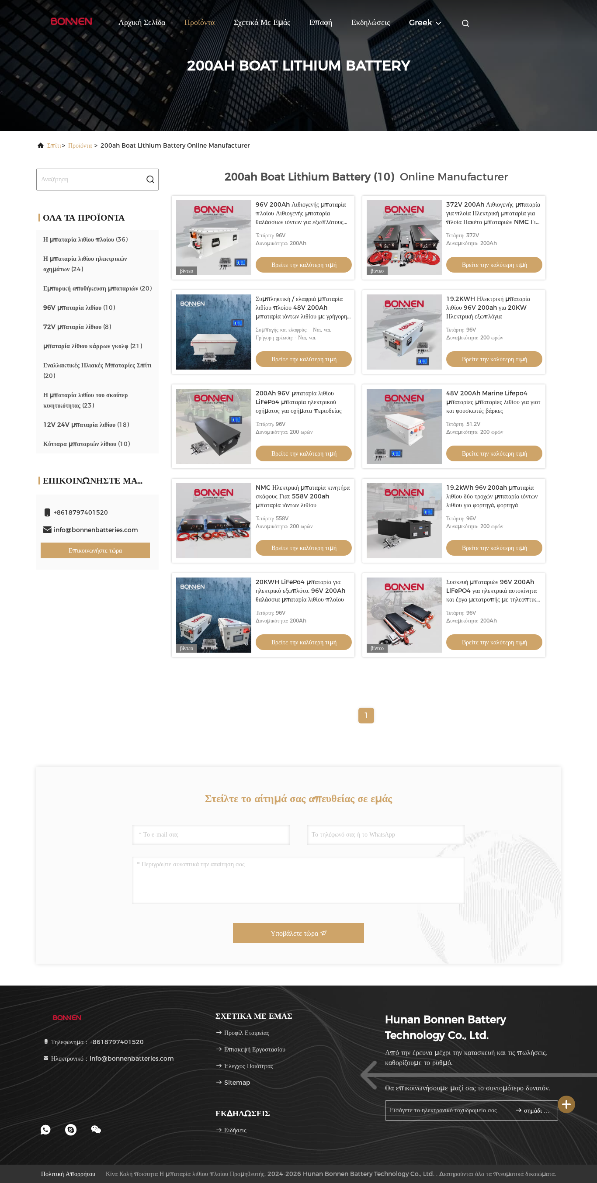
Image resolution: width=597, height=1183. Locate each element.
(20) (97, 288)
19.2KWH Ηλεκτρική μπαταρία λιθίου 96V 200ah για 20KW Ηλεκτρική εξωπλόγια (488, 307)
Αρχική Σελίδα (141, 22)
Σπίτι (54, 145)
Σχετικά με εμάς (262, 22)
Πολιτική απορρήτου (68, 1174)
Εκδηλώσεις (370, 22)
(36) (85, 239)
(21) (92, 346)
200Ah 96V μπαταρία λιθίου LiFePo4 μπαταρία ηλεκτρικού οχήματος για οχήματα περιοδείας (299, 402)
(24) (85, 264)
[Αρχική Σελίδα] (71, 22)
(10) (79, 307)
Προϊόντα (199, 22)
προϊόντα (80, 145)
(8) (77, 327)
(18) (86, 425)
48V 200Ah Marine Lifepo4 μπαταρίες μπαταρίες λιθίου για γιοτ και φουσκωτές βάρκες (493, 402)
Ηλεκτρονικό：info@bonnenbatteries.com (111, 1058)
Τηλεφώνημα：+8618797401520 (96, 1042)
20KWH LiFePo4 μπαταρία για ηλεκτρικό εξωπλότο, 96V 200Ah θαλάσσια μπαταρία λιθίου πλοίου (300, 590)
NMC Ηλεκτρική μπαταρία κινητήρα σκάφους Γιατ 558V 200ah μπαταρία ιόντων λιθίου (303, 496)
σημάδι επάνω (536, 1110)
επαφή (320, 22)
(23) (85, 400)
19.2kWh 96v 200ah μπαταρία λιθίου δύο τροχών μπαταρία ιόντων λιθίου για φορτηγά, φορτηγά (492, 496)
